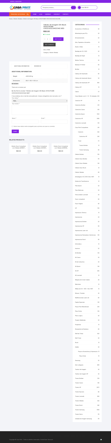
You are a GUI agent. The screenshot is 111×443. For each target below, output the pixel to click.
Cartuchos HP (79, 118)
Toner (79, 141)
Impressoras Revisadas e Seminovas (85, 235)
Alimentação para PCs (81, 33)
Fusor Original (79, 203)
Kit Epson (77, 266)
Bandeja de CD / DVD (81, 51)
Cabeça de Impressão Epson (83, 78)
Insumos (77, 248)
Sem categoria (79, 365)
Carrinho (48, 14)
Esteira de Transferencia (82, 181)
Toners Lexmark (79, 396)
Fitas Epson (78, 185)
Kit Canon (77, 257)
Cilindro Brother (79, 154)
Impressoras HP (79, 226)
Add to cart (58, 39)
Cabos (77, 91)
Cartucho (80, 132)
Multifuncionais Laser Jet (82, 297)
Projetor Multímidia (80, 320)
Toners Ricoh (78, 405)
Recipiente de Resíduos (81, 329)
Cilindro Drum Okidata (81, 163)
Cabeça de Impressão (81, 73)
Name (14, 118)
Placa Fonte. (78, 311)
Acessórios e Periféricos (82, 29)
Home (34, 14)
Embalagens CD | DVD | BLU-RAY (84, 177)
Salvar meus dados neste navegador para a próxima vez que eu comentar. (34, 126)
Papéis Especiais (80, 302)
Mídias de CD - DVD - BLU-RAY (84, 289)
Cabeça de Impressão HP (82, 82)
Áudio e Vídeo (79, 47)
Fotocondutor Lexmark (81, 194)
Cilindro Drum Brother (81, 159)
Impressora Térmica (80, 212)
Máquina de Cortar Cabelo (82, 280)
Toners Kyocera (79, 392)
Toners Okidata (79, 401)
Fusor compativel (80, 199)
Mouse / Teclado (80, 293)
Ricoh (76, 342)
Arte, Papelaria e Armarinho (82, 42)
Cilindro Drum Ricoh (80, 168)
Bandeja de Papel (80, 56)
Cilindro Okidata (17, 18)
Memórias (78, 284)
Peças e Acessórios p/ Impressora (88, 351)
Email (43, 118)
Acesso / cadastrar (15, 1)
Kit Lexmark (78, 275)
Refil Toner (78, 338)
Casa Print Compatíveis (81, 127)
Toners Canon (79, 383)
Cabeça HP (78, 87)
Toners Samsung (84, 150)
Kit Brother (78, 253)
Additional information (21, 66)
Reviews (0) (37, 66)
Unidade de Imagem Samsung (83, 418)
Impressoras (78, 217)
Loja (40, 14)
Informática (78, 244)
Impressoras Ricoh (80, 239)
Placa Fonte (82, 356)
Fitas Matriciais (79, 190)
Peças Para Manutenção (82, 306)
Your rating (15, 98)
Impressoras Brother (81, 221)
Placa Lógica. (79, 315)
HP (76, 208)
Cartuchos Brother (80, 105)
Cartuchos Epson (80, 114)
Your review (16, 103)
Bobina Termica (79, 60)
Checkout (57, 14)
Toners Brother (83, 145)
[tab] (22, 66)
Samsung (77, 360)
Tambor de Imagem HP (81, 374)
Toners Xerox (79, 414)
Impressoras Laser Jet (81, 230)
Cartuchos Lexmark (80, 123)
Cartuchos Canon (80, 109)
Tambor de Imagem (80, 369)
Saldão (77, 347)
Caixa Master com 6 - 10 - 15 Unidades (86, 96)
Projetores (78, 324)
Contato (65, 14)
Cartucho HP (78, 100)
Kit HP (77, 271)
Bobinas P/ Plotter (80, 64)
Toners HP (78, 387)
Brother (77, 69)
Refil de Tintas (79, 333)
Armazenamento (79, 38)
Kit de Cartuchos (79, 262)
